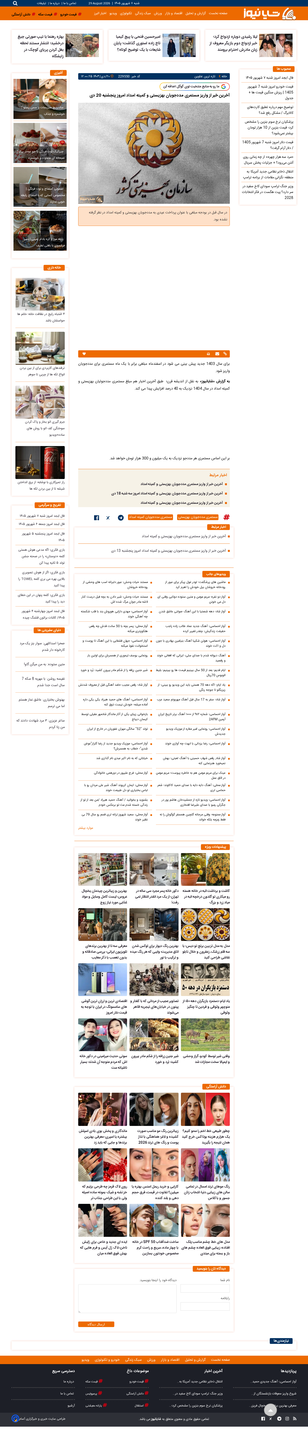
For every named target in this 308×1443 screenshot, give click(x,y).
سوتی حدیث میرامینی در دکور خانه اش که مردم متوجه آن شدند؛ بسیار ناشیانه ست (103, 1062)
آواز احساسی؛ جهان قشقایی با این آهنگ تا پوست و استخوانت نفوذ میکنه (115, 643)
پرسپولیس (91, 1393)
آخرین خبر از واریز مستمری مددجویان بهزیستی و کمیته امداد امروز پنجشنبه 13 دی (168, 551)
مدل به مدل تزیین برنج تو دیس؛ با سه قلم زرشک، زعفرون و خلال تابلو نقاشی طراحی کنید (206, 952)
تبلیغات (42, 3)
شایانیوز (155, 1419)
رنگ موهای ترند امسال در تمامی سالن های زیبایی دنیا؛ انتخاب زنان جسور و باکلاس (207, 1192)
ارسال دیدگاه (96, 1324)
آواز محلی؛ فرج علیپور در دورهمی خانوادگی (121, 773)
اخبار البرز (100, 13)
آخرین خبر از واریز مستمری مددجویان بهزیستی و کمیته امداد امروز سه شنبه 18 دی (167, 494)
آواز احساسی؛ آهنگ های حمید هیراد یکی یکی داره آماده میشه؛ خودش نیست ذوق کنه (115, 702)
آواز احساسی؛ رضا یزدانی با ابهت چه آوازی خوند (195, 743)
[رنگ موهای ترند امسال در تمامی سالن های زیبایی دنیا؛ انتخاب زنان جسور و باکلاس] (205, 1164)
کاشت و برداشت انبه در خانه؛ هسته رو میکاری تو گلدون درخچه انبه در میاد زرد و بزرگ (206, 897)
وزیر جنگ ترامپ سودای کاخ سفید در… (198, 1393)
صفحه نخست (218, 13)
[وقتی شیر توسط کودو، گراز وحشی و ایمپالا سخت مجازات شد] (205, 1034)
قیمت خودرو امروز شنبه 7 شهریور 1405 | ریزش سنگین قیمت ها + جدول (270, 92)
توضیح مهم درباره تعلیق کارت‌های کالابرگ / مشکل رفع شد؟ (270, 110)
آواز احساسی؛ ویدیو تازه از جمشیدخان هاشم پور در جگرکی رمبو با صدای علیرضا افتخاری (193, 803)
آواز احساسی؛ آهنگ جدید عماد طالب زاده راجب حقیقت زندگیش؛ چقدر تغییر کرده (195, 629)
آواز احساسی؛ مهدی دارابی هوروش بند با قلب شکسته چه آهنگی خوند (114, 614)
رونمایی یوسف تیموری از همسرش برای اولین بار (117, 655)
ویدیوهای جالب (216, 574)
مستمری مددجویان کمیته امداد (150, 517)
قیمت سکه (91, 1381)
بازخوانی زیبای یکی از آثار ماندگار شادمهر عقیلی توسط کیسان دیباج (114, 717)
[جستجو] (15, 3)
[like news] (84, 354)
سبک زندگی (143, 13)
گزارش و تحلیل (196, 13)
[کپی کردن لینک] (224, 354)
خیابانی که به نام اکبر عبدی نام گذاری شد (122, 758)
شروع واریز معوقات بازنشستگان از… (273, 1393)
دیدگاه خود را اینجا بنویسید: (158, 1280)
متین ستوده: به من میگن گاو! (44, 664)
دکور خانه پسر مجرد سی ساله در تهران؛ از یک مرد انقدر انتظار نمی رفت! (156, 897)
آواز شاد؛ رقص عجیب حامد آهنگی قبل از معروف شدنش (113, 685)
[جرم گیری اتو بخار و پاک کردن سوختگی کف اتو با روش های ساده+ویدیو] (40, 402)
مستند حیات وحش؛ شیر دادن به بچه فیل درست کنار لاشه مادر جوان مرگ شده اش (115, 599)
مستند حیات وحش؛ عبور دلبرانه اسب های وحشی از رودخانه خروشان (115, 585)
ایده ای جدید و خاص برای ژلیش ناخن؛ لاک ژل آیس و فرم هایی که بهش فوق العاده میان (103, 1248)
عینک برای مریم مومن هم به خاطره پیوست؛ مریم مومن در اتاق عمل (190, 776)
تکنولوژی (126, 13)
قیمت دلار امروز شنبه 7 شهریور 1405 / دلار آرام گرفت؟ (267, 145)
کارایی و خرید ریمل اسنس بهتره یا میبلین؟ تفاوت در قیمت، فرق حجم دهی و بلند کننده (155, 1192)
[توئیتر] (108, 519)
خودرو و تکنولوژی (108, 1360)
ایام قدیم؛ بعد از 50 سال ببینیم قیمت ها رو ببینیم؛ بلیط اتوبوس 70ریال (190, 673)
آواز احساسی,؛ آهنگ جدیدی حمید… (273, 1381)
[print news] (208, 354)
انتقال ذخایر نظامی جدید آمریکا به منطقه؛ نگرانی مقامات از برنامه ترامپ (268, 174)
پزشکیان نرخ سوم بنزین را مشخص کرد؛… (196, 1405)
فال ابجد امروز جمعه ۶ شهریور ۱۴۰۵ (42, 524)
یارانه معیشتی (94, 1405)
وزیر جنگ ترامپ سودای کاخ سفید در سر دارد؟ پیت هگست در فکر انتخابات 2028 (267, 192)
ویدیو (113, 13)
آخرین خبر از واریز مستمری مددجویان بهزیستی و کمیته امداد (182, 484)
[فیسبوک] (96, 519)
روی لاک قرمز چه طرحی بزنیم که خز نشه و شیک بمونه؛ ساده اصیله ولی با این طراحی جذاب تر (104, 1192)
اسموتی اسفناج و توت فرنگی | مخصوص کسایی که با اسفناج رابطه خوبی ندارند (43, 195)
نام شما (225, 1280)
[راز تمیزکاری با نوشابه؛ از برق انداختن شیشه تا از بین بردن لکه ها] (40, 462)
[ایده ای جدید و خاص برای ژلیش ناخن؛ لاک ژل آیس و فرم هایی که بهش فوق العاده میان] (102, 1220)
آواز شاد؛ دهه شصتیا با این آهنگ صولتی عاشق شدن (192, 611)
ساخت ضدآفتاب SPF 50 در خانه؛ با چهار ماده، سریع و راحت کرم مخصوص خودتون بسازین (155, 1248)
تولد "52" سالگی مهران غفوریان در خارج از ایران (117, 729)
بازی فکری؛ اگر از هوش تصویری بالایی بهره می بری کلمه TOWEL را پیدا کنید (41, 579)
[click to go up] (270, 1410)
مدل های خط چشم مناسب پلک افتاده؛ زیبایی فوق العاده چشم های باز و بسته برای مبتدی (205, 1248)
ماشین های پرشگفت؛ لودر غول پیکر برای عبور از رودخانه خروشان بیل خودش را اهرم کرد (195, 585)
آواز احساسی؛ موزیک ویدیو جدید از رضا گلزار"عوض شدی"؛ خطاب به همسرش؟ (116, 746)
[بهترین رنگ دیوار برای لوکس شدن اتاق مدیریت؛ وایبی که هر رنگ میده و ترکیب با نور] (153, 924)
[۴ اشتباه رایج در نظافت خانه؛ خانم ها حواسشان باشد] (40, 294)
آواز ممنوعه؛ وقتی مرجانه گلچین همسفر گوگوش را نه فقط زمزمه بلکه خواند (192, 817)
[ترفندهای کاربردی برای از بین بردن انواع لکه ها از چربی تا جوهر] (40, 348)
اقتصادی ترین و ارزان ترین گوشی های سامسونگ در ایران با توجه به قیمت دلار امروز (104, 1007)
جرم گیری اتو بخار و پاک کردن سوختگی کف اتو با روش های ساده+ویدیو (45, 428)
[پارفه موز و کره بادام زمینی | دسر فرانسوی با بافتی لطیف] (40, 231)
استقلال (139, 1405)
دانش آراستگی (135, 1393)
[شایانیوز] (269, 13)
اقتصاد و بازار (173, 13)
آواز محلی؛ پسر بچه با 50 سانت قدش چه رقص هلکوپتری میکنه (118, 629)
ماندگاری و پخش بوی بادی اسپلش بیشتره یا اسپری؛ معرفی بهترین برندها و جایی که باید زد (103, 1137)
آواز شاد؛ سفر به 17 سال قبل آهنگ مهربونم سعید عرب (191, 699)
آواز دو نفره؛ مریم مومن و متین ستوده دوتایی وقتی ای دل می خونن (191, 599)
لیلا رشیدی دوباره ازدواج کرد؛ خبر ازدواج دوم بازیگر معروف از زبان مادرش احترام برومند (233, 43)
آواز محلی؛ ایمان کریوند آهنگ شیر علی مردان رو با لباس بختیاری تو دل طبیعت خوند (116, 788)
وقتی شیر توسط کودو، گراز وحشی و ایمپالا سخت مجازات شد (206, 1059)
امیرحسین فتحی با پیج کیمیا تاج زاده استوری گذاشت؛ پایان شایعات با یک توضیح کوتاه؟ (137, 43)
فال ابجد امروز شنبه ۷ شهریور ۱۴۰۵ (42, 516)
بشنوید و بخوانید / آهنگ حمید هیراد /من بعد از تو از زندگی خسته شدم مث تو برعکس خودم (114, 803)
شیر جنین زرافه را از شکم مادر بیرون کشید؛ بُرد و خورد (114, 670)
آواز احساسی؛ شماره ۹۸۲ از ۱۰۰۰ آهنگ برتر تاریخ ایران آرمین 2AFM (191, 717)
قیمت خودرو (136, 1381)
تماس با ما (69, 3)
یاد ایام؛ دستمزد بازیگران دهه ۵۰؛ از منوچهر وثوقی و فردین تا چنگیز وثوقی (206, 1007)
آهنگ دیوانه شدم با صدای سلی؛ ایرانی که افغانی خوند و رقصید (191, 658)
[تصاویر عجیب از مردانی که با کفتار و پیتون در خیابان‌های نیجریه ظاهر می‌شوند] (153, 979)
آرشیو (71, 1405)
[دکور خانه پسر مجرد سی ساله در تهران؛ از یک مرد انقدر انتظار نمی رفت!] (153, 869)
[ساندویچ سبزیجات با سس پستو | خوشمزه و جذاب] (40, 99)
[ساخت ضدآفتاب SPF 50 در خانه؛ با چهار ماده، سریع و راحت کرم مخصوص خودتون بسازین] (153, 1220)
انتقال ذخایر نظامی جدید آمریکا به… (200, 1381)
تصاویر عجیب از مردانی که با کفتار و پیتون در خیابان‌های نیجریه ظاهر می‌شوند (154, 1007)
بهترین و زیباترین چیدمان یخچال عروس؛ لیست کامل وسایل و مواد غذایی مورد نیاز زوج (104, 897)
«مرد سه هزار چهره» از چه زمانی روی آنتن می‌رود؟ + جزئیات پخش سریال (268, 160)
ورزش (158, 13)
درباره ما (54, 3)
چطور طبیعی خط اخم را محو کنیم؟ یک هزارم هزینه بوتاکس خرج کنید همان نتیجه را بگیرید (206, 1137)
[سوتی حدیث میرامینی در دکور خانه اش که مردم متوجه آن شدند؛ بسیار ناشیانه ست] (102, 1034)
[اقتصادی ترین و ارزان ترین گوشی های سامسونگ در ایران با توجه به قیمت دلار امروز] (102, 979)
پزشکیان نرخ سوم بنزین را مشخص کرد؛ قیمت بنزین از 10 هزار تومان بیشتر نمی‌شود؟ (269, 127)
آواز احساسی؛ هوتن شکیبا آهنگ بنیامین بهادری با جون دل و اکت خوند (190, 643)
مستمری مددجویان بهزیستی (198, 517)
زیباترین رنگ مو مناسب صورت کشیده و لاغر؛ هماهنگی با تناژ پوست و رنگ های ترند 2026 (157, 1137)
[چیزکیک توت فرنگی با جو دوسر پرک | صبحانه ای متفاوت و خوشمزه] (40, 143)
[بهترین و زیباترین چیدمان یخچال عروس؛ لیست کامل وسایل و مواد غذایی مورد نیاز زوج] (102, 869)
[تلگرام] (121, 519)
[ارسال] (216, 354)
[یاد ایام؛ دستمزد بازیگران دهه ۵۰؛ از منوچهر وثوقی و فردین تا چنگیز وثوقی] (205, 979)
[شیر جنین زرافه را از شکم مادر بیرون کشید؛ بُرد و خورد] (153, 1034)
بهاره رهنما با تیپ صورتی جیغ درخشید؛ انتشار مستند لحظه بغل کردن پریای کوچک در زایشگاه (41, 47)
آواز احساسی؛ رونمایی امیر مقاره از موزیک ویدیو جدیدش (195, 732)
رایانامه (225, 1298)
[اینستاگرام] (285, 1419)
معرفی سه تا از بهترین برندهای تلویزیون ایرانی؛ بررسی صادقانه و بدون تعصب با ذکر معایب (104, 952)
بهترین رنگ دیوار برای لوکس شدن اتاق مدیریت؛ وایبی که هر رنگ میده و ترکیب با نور (154, 952)
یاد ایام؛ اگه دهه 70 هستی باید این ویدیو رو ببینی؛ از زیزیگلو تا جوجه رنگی (191, 688)
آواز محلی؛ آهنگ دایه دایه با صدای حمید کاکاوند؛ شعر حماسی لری (191, 788)
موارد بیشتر (85, 828)
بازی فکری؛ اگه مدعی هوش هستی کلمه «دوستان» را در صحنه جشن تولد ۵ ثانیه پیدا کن (41, 556)
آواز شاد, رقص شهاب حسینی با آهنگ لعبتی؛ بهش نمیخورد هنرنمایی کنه (194, 761)
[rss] (293, 1419)
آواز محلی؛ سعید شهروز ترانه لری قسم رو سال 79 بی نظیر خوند (115, 817)
